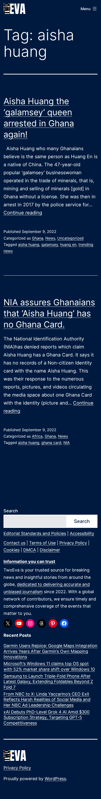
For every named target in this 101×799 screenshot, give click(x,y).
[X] (8, 623)
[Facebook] (64, 623)
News (50, 238)
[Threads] (41, 623)
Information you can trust (29, 561)
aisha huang (28, 244)
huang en (68, 244)
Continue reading (23, 212)
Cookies (11, 549)
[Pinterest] (53, 623)
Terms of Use (42, 542)
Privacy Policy (73, 542)
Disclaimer (50, 549)
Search (11, 510)
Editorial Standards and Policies (35, 533)
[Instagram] (30, 623)
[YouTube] (19, 623)
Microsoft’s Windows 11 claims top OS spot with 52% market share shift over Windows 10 (49, 666)
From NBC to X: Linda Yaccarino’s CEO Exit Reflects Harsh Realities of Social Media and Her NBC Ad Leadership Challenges (47, 699)
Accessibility (82, 533)
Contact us (14, 542)
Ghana (37, 238)
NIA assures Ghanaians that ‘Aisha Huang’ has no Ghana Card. (49, 313)
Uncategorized (70, 238)
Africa (37, 436)
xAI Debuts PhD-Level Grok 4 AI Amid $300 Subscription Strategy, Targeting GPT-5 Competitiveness (46, 717)
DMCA (29, 549)
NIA (66, 442)
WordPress (55, 778)
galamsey (49, 244)
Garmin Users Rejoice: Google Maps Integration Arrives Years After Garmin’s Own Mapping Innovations (50, 651)
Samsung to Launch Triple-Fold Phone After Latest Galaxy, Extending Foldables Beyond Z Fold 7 (48, 682)
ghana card (51, 442)
